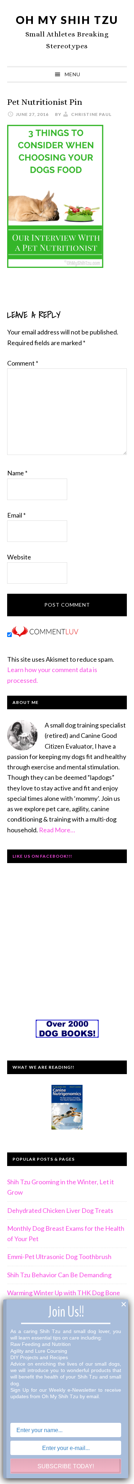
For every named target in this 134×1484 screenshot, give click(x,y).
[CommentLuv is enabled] (45, 634)
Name (17, 473)
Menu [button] (72, 74)
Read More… (57, 830)
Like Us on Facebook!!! (42, 856)
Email (16, 515)
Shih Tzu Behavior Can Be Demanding (59, 1275)
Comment (22, 363)
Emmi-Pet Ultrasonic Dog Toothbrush (59, 1256)
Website (19, 557)
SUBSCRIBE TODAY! (66, 1466)
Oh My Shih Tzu (67, 19)
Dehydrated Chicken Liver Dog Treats (60, 1210)
